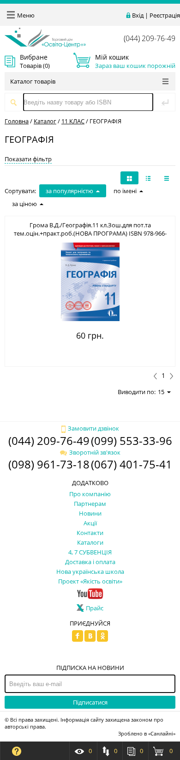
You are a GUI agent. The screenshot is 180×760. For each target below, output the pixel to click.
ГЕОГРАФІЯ (105, 121)
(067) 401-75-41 (131, 464)
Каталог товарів (32, 81)
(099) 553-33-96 (131, 440)
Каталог (45, 121)
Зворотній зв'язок (94, 452)
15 (161, 392)
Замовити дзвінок (93, 428)
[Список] (166, 177)
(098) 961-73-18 (49, 464)
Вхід (138, 15)
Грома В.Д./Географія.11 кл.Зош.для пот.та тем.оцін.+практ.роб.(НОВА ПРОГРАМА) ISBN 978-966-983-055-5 (90, 233)
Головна (17, 121)
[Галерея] (148, 177)
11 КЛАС (72, 121)
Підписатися (90, 702)
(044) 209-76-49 (149, 38)
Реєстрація (165, 15)
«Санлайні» (161, 733)
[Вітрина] (129, 177)
